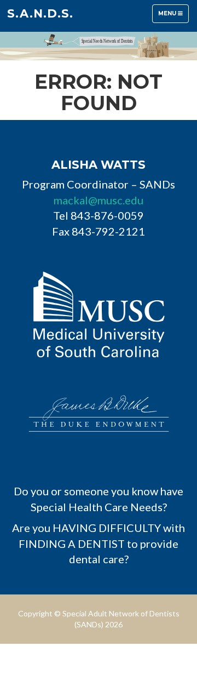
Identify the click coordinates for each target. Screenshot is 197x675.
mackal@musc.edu (98, 200)
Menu (173, 16)
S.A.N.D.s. (40, 13)
